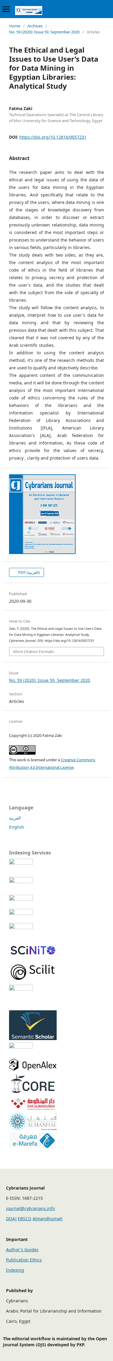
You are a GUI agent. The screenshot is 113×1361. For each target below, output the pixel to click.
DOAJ (11, 1218)
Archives (34, 26)
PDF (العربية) (28, 572)
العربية (15, 818)
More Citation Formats (33, 651)
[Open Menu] (6, 9)
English (16, 827)
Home (14, 26)
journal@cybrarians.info (30, 1208)
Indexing (15, 1270)
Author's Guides (22, 1249)
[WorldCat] (33, 913)
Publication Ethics (24, 1260)
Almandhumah (48, 1218)
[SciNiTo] (33, 956)
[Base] (33, 927)
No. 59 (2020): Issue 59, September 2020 (44, 32)
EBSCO (24, 1218)
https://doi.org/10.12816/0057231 (52, 137)
